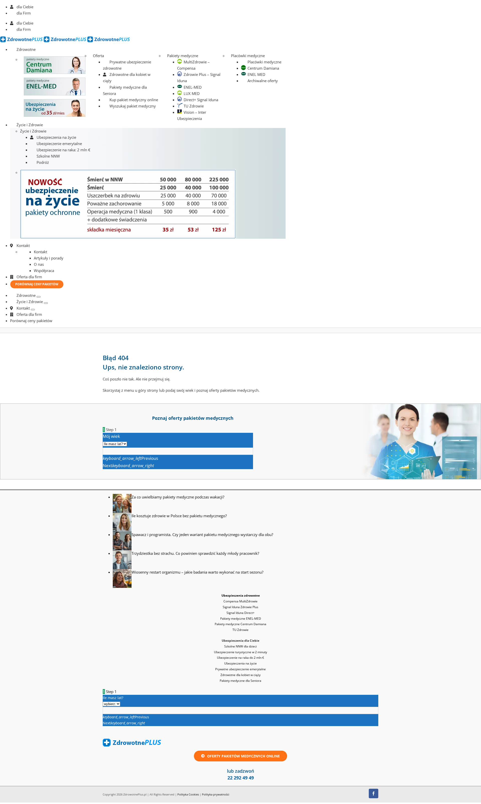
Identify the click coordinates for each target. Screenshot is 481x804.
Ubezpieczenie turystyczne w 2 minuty (240, 652)
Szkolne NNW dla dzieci (240, 646)
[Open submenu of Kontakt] (33, 309)
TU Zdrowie (240, 630)
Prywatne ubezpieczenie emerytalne (240, 669)
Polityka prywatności (215, 794)
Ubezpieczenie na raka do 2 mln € (240, 657)
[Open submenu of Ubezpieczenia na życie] (46, 303)
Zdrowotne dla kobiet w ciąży (240, 675)
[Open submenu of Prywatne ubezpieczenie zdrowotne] (39, 297)
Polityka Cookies (188, 794)
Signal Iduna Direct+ (240, 613)
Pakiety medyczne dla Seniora (240, 681)
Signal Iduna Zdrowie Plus (240, 607)
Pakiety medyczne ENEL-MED (240, 618)
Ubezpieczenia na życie (240, 663)
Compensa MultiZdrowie (240, 601)
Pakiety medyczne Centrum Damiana (240, 624)
